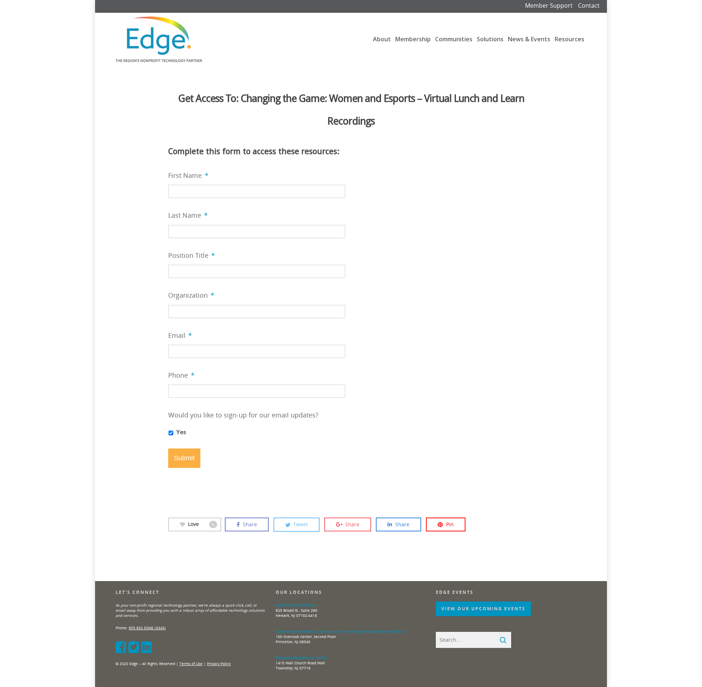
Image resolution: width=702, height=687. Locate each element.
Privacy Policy (219, 663)
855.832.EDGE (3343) (147, 627)
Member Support (549, 5)
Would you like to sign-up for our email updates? (243, 415)
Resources (569, 39)
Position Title (191, 255)
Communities (453, 39)
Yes (181, 432)
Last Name (188, 215)
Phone (181, 375)
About (382, 39)
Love (201, 523)
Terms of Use (191, 663)
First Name (188, 175)
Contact (589, 5)
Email (180, 335)
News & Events (529, 39)
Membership (413, 39)
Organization (191, 295)
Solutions (490, 39)
